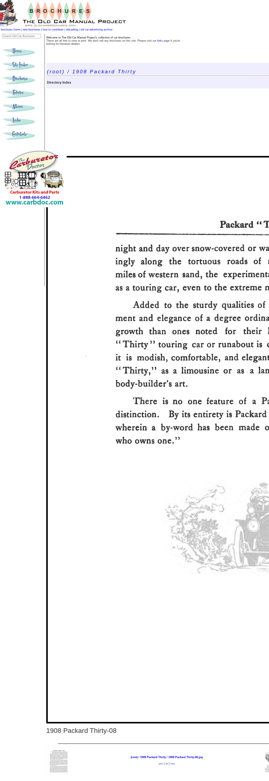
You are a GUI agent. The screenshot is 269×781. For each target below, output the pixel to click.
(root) (56, 71)
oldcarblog (72, 29)
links (160, 40)
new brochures (31, 29)
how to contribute (53, 29)
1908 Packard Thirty (104, 71)
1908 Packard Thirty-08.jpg (185, 757)
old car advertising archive (96, 29)
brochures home (10, 29)
